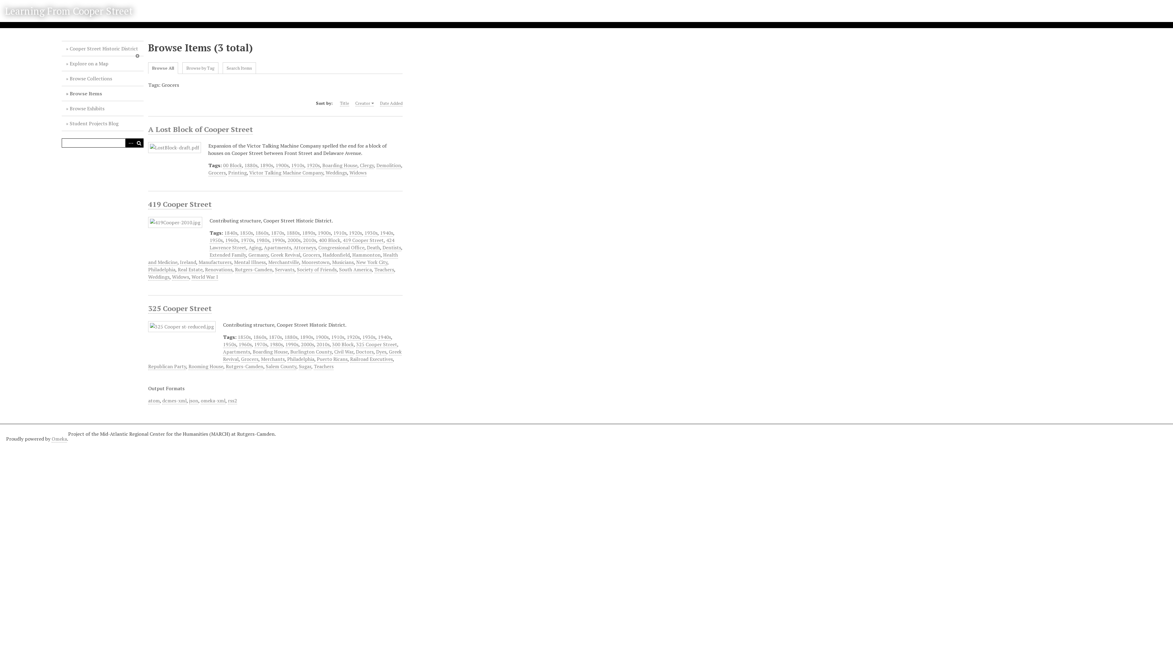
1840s (230, 232)
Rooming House (205, 366)
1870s (277, 232)
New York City (371, 262)
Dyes (381, 351)
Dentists (391, 247)
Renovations (218, 269)
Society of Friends (317, 269)
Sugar (305, 366)
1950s (216, 240)
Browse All (163, 68)
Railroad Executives (371, 359)
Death (373, 247)
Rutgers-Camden (253, 269)
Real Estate (190, 269)
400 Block (329, 240)
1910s (297, 165)
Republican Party (167, 366)
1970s (247, 240)
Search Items (239, 68)
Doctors (365, 351)
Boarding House (339, 165)
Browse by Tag (200, 68)
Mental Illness (250, 262)
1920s (313, 165)
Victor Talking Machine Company (286, 172)
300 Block (343, 344)
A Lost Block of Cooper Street (200, 129)
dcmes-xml (174, 400)
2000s (294, 240)
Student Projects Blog (94, 123)
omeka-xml (213, 400)
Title (344, 103)
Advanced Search (129, 143)
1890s (266, 165)
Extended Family (228, 254)
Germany (258, 254)
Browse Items (86, 93)
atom (154, 400)
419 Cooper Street (180, 204)
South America (355, 269)
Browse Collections (91, 78)
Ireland (188, 262)
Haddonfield (336, 254)
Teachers (384, 269)
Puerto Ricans (332, 359)
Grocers (217, 172)
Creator (362, 103)
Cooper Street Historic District (104, 48)
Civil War (343, 351)
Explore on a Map (89, 63)
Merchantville (283, 262)
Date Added (391, 103)
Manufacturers (215, 262)
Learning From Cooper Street (69, 11)
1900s (282, 165)
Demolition (388, 165)
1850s (246, 232)
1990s (278, 240)
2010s (309, 240)
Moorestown (315, 262)
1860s (262, 232)
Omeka (59, 438)
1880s (251, 165)
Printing (237, 172)
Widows (358, 172)
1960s (231, 240)
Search (139, 143)
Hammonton (366, 254)
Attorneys (305, 247)
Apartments (277, 247)
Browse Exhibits (87, 108)
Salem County (281, 366)
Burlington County (311, 351)
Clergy (367, 165)
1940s (386, 232)
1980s (262, 240)
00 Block (232, 165)
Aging (255, 247)
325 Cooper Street (180, 308)
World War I (205, 276)
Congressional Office (341, 247)
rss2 (232, 400)
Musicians (343, 262)
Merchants (273, 359)
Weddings (336, 172)
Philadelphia (161, 269)
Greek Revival (285, 254)
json (193, 400)
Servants (284, 269)
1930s (371, 232)
